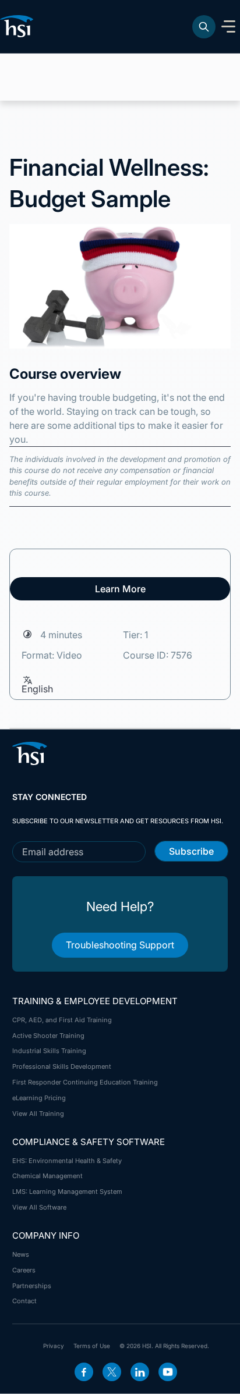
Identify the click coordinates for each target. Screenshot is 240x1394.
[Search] (204, 26)
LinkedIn (139, 1372)
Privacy (53, 1346)
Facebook (84, 1372)
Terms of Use (91, 1346)
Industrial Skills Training (49, 1051)
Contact (24, 1301)
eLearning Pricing (39, 1098)
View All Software (39, 1207)
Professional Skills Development (61, 1066)
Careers (24, 1270)
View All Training (38, 1113)
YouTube (167, 1372)
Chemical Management (47, 1176)
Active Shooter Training (48, 1036)
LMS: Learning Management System (67, 1191)
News (20, 1254)
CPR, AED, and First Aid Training (62, 1020)
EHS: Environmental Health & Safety (67, 1161)
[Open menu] (228, 26)
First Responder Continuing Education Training (85, 1082)
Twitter (112, 1372)
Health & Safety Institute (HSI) (18, 26)
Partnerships (31, 1286)
